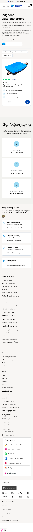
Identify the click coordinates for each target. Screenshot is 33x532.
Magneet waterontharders (10, 322)
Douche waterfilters (8, 312)
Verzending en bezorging (9, 357)
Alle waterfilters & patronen (10, 300)
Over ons (4, 378)
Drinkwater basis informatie (10, 407)
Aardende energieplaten (9, 339)
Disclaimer (4, 505)
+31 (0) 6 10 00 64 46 (16, 152)
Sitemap (4, 516)
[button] (28, 6)
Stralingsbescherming (8, 401)
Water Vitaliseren (7, 395)
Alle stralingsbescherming (10, 330)
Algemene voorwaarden (8, 501)
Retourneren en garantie (9, 360)
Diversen (4, 289)
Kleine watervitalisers (8, 283)
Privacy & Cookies (6, 509)
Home (4, 375)
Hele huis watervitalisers (9, 286)
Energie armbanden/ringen (10, 342)
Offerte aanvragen (7, 387)
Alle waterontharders (8, 319)
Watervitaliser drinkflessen (10, 292)
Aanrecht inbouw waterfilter (10, 306)
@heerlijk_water (9, 435)
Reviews (4, 381)
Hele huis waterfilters (8, 309)
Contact (4, 366)
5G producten (6, 333)
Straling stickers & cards (9, 336)
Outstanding (14, 520)
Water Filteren (6, 398)
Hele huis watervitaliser (9, 404)
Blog (3, 384)
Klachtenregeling (6, 513)
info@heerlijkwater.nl (16, 193)
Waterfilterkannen (7, 303)
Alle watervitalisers (7, 280)
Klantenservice (6, 363)
